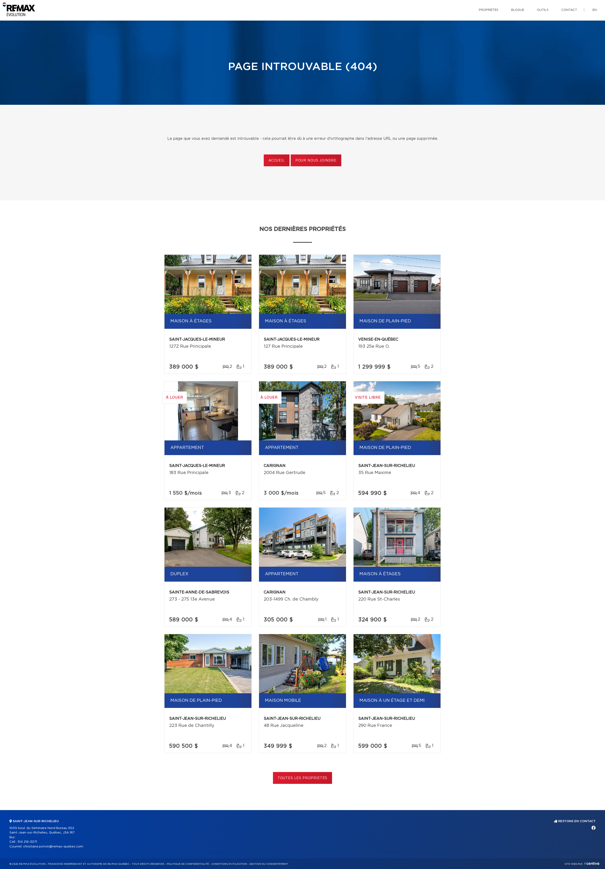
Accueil (276, 160)
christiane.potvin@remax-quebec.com (53, 846)
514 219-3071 (27, 841)
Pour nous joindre (316, 160)
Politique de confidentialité (188, 864)
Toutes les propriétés (303, 778)
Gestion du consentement (268, 864)
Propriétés (488, 10)
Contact (569, 10)
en (594, 10)
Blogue (517, 10)
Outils (543, 10)
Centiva (591, 863)
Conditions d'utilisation (229, 864)
